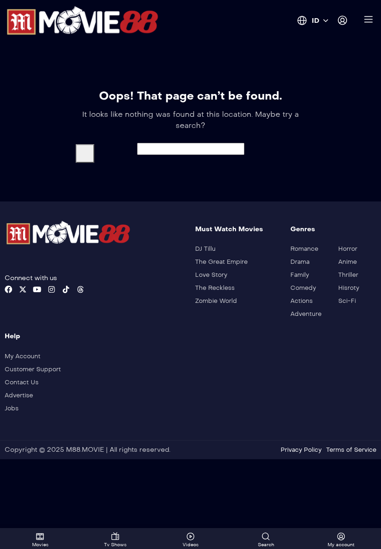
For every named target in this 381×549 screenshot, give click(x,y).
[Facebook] (8, 289)
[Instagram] (51, 289)
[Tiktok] (66, 289)
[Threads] (80, 289)
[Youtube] (37, 289)
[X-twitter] (22, 289)
